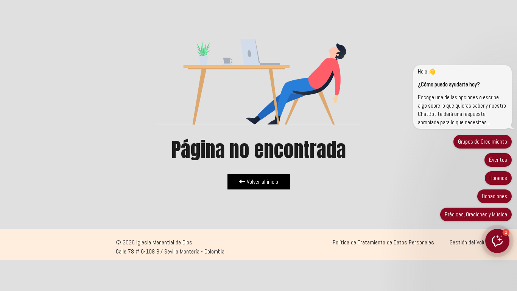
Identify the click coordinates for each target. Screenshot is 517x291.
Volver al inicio (261, 182)
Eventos (498, 159)
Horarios (498, 177)
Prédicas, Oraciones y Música (476, 214)
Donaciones (494, 196)
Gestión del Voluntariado (477, 242)
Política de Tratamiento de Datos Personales (383, 242)
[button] (497, 241)
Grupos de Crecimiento (482, 141)
